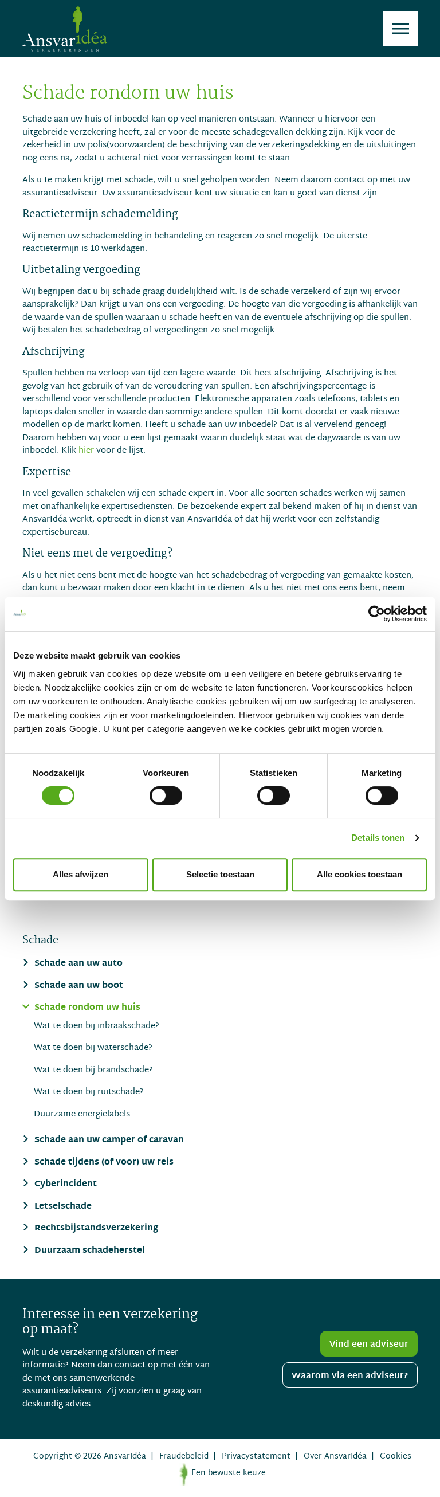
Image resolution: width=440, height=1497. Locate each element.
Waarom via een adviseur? (350, 1376)
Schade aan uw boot (77, 986)
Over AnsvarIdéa (335, 1456)
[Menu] (400, 28)
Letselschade (62, 1207)
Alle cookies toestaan (359, 874)
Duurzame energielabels (82, 1114)
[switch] (166, 795)
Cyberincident (64, 1185)
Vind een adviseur (368, 1344)
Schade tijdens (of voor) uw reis (103, 1163)
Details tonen (377, 837)
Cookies (395, 1456)
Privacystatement (256, 1456)
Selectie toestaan (220, 874)
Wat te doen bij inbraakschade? (96, 1026)
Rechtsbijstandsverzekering (95, 1229)
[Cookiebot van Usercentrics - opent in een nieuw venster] (377, 613)
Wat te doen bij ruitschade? (89, 1092)
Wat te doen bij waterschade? (93, 1048)
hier (86, 450)
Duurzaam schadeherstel (88, 1251)
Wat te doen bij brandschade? (93, 1070)
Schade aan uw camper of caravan (108, 1140)
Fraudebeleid (184, 1456)
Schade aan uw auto (77, 964)
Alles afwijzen (80, 874)
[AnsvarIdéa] (64, 29)
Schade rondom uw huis (86, 1008)
